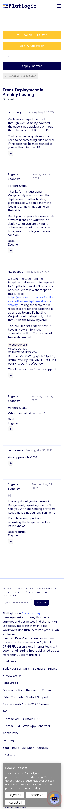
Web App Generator (36, 726)
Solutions (39, 668)
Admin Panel (11, 733)
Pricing (52, 668)
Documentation (13, 690)
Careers (42, 747)
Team (15, 747)
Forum (46, 690)
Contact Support (37, 697)
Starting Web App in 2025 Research (27, 704)
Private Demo (12, 675)
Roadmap (32, 690)
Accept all (15, 802)
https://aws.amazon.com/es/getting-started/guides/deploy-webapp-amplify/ (31, 301)
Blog (6, 747)
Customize (36, 795)
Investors (9, 754)
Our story (28, 747)
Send (39, 602)
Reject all (15, 795)
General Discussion (22, 76)
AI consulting (31, 613)
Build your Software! (16, 668)
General (8, 99)
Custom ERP (31, 719)
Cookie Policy (32, 788)
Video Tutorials (13, 697)
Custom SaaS (11, 719)
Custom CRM (11, 726)
